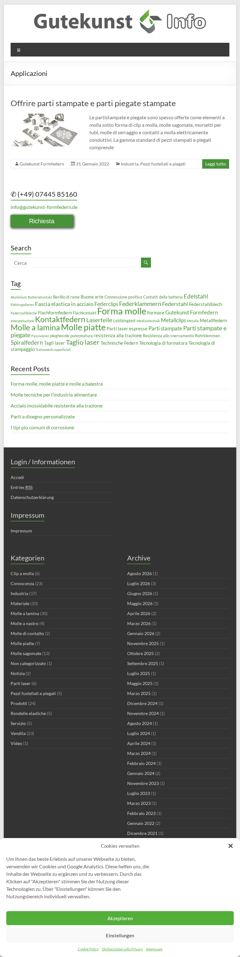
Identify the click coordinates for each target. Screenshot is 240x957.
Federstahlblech (205, 304)
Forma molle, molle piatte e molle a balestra (57, 384)
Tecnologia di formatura (163, 343)
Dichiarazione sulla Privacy (122, 949)
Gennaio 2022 (140, 823)
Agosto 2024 (139, 723)
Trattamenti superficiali (53, 350)
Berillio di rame (66, 296)
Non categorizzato (28, 663)
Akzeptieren (120, 918)
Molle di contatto (27, 633)
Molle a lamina (35, 327)
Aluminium (19, 297)
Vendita (18, 733)
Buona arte (92, 296)
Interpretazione (22, 321)
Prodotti (19, 703)
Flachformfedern (55, 312)
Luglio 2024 (138, 733)
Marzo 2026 (139, 623)
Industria (129, 163)
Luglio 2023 (138, 793)
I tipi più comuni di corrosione (42, 427)
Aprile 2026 (138, 613)
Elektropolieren (22, 305)
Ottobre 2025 (140, 653)
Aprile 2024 (138, 743)
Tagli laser (54, 343)
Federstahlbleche (24, 313)
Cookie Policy (88, 949)
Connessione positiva (123, 296)
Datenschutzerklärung (32, 497)
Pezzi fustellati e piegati (163, 163)
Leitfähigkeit (124, 320)
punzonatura (81, 335)
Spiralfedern (27, 342)
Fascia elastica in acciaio (64, 303)
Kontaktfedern (60, 319)
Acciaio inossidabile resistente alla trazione (56, 405)
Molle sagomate (26, 653)
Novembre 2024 (143, 713)
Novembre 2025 (143, 643)
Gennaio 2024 (140, 773)
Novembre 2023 (143, 783)
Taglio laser (83, 342)
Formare (155, 312)
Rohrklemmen (207, 335)
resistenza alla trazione (118, 335)
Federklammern (140, 303)
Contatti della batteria (163, 296)
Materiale (20, 603)
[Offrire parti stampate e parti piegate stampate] (46, 117)
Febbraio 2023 (141, 813)
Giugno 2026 (139, 593)
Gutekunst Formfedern (42, 163)
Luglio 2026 (138, 583)
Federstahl (175, 303)
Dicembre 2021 (142, 833)
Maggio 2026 (139, 603)
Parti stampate (165, 328)
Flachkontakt (84, 312)
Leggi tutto (215, 163)
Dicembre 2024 (142, 703)
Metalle (193, 321)
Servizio (18, 723)
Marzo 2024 (139, 753)
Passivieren (40, 336)
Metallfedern (213, 320)
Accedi (17, 477)
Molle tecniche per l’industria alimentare (54, 394)
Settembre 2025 (142, 663)
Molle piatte (83, 327)
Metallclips (173, 320)
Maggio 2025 (139, 683)
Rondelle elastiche (28, 713)
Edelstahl (196, 296)
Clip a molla (22, 573)
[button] (231, 846)
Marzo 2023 (139, 803)
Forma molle (121, 310)
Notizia (18, 673)
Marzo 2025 (139, 693)
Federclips (106, 304)
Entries (21, 487)
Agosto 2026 (139, 573)
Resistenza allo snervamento (168, 335)
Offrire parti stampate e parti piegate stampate (93, 103)
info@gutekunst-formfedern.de (44, 207)
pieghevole (59, 335)
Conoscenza (22, 583)
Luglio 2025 (138, 673)
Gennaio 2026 (140, 633)
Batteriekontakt (40, 297)
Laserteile (99, 319)
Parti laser (21, 683)
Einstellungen (120, 935)
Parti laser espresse (127, 328)
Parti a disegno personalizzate (43, 416)
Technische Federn (119, 343)
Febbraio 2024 (141, 763)
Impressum (154, 949)
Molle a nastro (24, 623)
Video (16, 743)
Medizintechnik (148, 321)
